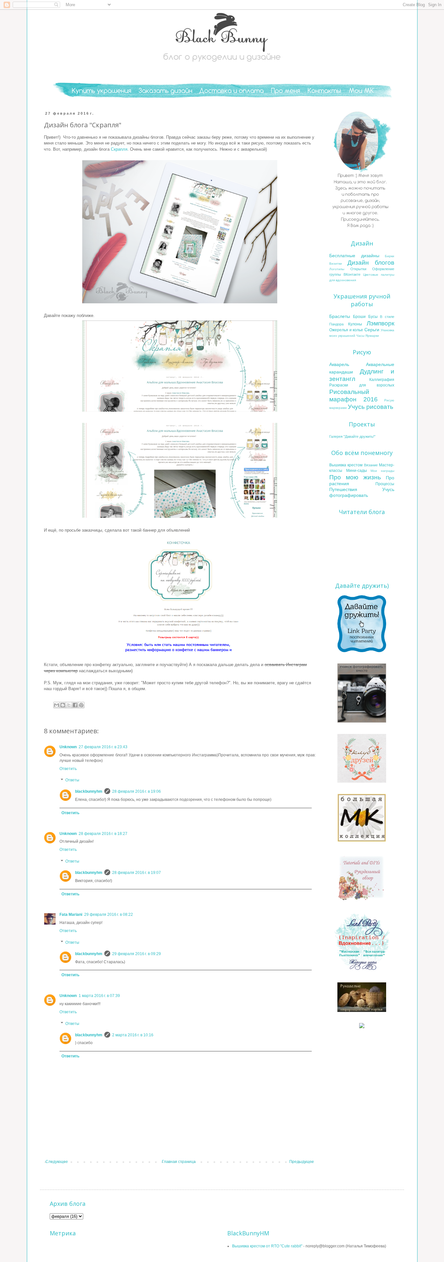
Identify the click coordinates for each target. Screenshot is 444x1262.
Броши (359, 316)
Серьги (371, 329)
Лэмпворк (380, 323)
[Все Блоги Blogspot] (361, 1027)
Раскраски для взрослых (361, 385)
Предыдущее (301, 1161)
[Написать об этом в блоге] (62, 705)
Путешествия (343, 489)
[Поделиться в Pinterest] (81, 705)
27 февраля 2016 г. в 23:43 (103, 747)
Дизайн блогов (371, 262)
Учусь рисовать (370, 406)
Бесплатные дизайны (354, 255)
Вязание (371, 465)
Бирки (389, 256)
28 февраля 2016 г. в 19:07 (136, 872)
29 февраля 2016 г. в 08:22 (108, 914)
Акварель (339, 364)
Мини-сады (356, 470)
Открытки (358, 269)
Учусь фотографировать (361, 492)
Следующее (57, 1161)
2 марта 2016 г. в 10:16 (132, 1035)
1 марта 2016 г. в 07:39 (99, 995)
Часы (360, 335)
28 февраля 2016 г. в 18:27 (103, 833)
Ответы (72, 780)
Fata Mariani (70, 914)
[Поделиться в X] (69, 705)
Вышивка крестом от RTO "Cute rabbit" (267, 1246)
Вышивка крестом (345, 465)
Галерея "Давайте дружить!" (352, 436)
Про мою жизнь (355, 477)
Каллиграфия (381, 379)
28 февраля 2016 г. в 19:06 (136, 791)
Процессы (384, 484)
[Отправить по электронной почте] (56, 705)
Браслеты (339, 316)
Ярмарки (372, 335)
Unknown (68, 747)
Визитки (335, 263)
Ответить (68, 768)
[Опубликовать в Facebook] (75, 705)
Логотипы (336, 269)
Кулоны (355, 324)
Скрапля (119, 149)
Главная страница (179, 1161)
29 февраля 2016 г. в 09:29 (136, 954)
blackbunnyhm (88, 791)
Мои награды (382, 471)
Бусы (373, 316)
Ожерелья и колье (346, 330)
